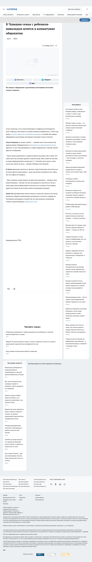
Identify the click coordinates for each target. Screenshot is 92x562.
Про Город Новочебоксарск (10, 479)
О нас (20, 495)
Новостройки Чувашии (74, 14)
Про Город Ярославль (39, 481)
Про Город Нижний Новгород (10, 486)
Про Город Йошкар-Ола (40, 479)
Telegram (5, 495)
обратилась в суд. (30, 202)
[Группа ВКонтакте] (19, 79)
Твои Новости (22, 479)
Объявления (22, 497)
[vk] (8, 289)
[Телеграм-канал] (46, 79)
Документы (36, 14)
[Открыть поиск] (87, 9)
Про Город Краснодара (9, 488)
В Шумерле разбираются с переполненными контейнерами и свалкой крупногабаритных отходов (29, 334)
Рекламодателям (39, 499)
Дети (9, 39)
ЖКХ (15, 39)
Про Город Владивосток (40, 486)
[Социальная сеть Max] (32, 83)
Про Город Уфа (37, 484)
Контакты (37, 495)
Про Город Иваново (23, 481)
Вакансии (61, 14)
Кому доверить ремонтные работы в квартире (21, 352)
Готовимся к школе (23, 14)
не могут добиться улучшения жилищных (26, 134)
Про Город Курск (7, 484)
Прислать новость (74, 9)
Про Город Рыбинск (23, 484)
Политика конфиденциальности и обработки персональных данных (20, 534)
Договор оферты (39, 497)
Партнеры (5, 503)
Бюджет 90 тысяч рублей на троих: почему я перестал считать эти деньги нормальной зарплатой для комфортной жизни (31, 344)
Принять (85, 20)
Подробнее (85, 531)
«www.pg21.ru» (15, 507)
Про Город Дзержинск (24, 486)
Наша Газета (6, 481)
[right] (90, 14)
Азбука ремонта (8, 14)
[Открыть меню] (4, 9)
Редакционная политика (9, 497)
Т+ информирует (48, 14)
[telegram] (15, 289)
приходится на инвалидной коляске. (42, 145)
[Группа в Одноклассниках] (55, 484)
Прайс (20, 499)
